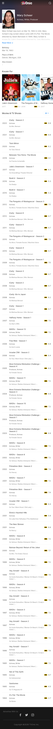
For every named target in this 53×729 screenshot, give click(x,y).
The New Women (16, 524)
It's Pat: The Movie (17, 695)
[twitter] (26, 716)
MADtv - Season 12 (17, 329)
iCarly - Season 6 (16, 213)
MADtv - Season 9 (17, 443)
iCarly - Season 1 (16, 132)
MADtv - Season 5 (17, 559)
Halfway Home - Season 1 (20, 317)
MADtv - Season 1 (17, 660)
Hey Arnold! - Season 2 (19, 621)
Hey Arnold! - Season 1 (19, 646)
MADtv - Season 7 (17, 478)
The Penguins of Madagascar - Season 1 (26, 259)
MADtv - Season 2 (17, 635)
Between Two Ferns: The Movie (22, 155)
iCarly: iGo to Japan (17, 294)
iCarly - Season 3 (16, 271)
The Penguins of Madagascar (30, 103)
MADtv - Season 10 (17, 403)
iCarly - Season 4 (16, 248)
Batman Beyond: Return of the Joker (24, 547)
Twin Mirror (14, 143)
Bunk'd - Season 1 (17, 190)
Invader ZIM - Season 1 (19, 501)
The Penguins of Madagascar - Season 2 (26, 236)
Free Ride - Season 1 (18, 341)
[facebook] (20, 716)
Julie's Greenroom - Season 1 (21, 166)
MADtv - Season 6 (17, 536)
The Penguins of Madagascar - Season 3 (26, 201)
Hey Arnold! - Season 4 (19, 571)
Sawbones (13, 683)
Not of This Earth (16, 672)
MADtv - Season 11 (17, 378)
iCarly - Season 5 (16, 225)
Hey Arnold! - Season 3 (19, 596)
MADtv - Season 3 (17, 609)
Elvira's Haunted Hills (18, 512)
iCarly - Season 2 (16, 120)
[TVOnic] (26, 3)
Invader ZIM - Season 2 (19, 352)
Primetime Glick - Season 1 (20, 489)
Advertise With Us (10, 711)
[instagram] (33, 716)
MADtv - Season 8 (17, 454)
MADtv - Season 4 (17, 584)
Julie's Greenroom (9, 103)
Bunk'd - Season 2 (17, 178)
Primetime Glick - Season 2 (20, 466)
